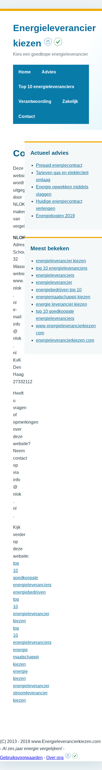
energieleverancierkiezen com (65, 340)
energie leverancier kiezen (61, 304)
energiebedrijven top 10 (59, 289)
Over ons (55, 757)
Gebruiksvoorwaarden (21, 757)
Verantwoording (34, 101)
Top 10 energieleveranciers (46, 86)
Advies (49, 72)
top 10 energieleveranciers (61, 268)
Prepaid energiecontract (59, 165)
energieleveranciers (55, 275)
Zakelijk (70, 101)
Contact (26, 116)
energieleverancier (54, 282)
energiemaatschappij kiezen (63, 297)
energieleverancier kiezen (61, 260)
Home (24, 72)
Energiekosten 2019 (55, 215)
